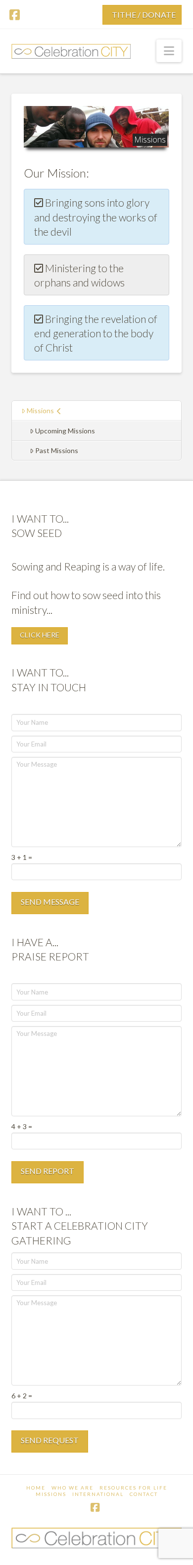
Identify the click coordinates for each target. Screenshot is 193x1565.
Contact (144, 1494)
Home (36, 1488)
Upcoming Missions (65, 431)
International (98, 1494)
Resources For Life (133, 1488)
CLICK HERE (39, 635)
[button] (169, 50)
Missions (40, 410)
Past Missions (56, 450)
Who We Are (72, 1488)
